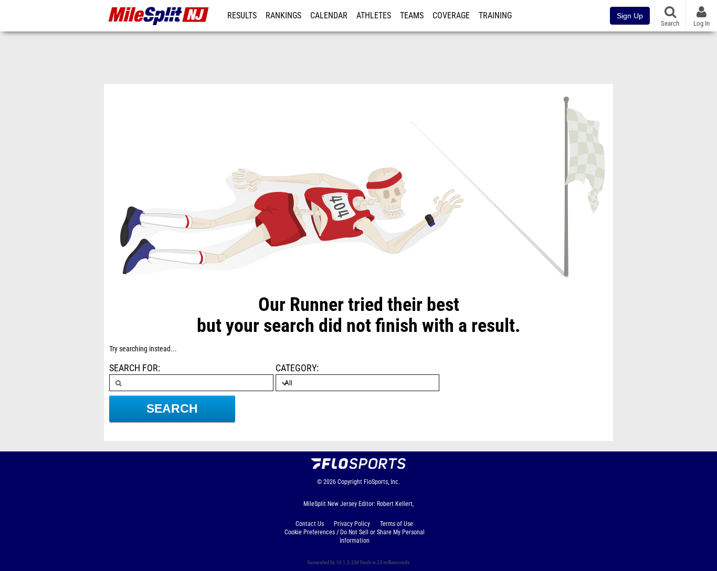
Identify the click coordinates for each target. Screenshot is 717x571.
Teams (412, 15)
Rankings (283, 15)
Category (296, 367)
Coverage (451, 15)
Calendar (328, 15)
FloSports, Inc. (382, 482)
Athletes (373, 15)
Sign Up (630, 16)
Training (495, 15)
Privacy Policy (352, 523)
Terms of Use (396, 523)
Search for (133, 367)
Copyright (350, 482)
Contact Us (310, 523)
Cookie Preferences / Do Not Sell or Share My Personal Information (354, 536)
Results (242, 15)
